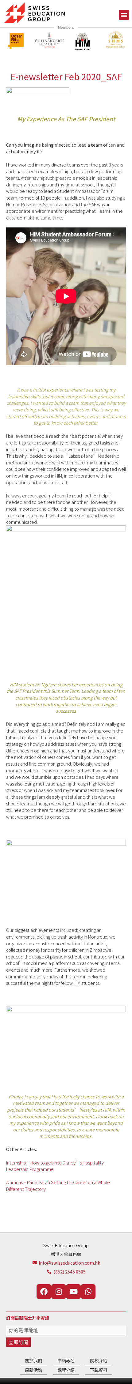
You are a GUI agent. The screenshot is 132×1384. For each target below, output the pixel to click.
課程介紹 (66, 1370)
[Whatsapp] (88, 1291)
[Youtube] (73, 1291)
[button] (124, 15)
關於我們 (33, 1360)
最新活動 (33, 1370)
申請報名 (66, 1360)
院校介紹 (98, 1360)
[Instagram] (58, 1291)
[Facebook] (44, 1291)
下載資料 (98, 1370)
